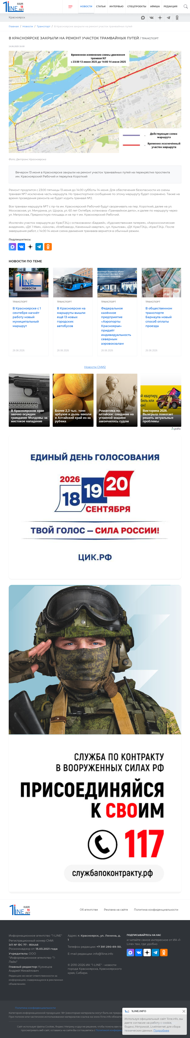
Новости (86, 6)
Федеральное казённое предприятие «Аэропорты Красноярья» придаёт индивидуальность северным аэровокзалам (116, 326)
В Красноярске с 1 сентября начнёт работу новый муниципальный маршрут (27, 317)
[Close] (184, 1011)
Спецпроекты (136, 6)
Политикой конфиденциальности (115, 1030)
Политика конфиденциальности (156, 909)
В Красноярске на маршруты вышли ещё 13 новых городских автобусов (71, 317)
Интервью (116, 6)
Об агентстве (89, 909)
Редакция (170, 6)
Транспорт (20, 301)
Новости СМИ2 (95, 367)
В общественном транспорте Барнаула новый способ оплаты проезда (158, 317)
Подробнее (161, 1030)
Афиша (155, 6)
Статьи (101, 6)
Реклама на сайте (116, 909)
